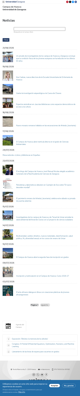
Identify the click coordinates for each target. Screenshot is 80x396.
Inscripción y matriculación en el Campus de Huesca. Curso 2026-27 (42, 276)
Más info (21, 392)
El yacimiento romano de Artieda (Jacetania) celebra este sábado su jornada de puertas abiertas (45, 199)
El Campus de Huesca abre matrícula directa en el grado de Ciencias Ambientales (42, 143)
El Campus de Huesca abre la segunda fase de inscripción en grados (42, 257)
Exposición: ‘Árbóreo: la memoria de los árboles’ (30, 339)
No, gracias (69, 385)
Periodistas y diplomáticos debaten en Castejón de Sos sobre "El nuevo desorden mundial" (43, 186)
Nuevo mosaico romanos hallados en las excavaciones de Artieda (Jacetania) (46, 125)
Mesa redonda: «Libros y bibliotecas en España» (21, 155)
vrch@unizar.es (45, 369)
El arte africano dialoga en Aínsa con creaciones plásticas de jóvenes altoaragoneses (42, 293)
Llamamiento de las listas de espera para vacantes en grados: (35, 351)
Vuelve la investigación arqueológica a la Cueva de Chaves (38, 93)
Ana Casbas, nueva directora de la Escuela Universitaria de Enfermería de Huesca (44, 78)
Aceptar (54, 385)
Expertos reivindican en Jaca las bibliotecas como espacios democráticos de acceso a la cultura (45, 105)
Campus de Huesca (12, 6)
